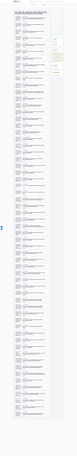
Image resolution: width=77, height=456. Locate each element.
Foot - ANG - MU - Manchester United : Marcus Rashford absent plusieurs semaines (33, 320)
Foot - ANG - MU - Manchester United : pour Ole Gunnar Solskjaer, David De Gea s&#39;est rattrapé (33, 119)
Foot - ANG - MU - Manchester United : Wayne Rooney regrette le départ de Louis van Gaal (34, 213)
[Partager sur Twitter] (2, 229)
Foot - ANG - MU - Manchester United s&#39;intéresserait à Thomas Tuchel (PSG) (33, 25)
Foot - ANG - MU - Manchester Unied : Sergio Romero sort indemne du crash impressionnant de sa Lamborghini (33, 307)
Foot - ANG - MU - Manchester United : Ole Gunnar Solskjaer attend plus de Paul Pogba (33, 179)
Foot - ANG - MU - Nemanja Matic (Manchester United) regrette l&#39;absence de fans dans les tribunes (32, 387)
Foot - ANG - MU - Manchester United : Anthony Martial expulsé (33, 79)
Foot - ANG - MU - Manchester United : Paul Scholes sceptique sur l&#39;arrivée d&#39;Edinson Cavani (34, 65)
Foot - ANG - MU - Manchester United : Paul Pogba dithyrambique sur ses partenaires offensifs (32, 132)
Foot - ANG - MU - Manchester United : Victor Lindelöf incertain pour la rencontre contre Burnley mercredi (32, 300)
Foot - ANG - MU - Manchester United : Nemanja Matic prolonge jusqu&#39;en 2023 (32, 139)
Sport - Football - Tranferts (27, 137)
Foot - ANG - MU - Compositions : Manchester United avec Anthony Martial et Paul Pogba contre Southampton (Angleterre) (33, 367)
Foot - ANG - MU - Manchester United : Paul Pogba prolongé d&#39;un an (33, 52)
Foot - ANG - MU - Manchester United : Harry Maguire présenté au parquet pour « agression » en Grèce (32, 105)
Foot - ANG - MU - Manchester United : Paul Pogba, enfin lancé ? (34, 186)
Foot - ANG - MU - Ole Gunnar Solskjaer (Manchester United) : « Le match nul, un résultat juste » (34, 400)
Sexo (43, 1)
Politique (50, 1)
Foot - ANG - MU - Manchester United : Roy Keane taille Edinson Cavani (32, 38)
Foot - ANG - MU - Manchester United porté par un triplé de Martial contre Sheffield (33, 152)
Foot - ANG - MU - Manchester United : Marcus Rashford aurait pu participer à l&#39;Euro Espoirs (34, 219)
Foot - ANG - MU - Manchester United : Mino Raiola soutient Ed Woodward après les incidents (34, 286)
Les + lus (35, 1)
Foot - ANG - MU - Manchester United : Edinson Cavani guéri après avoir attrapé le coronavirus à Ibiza (33, 72)
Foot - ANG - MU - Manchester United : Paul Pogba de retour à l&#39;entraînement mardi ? (34, 246)
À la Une (31, 1)
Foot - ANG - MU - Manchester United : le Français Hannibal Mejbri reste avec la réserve (33, 112)
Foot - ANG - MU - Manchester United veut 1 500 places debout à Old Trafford (34, 280)
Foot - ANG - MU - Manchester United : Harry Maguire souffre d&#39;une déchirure (34, 340)
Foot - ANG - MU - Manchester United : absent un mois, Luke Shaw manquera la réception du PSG (33, 32)
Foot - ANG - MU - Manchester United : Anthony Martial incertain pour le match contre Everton (33, 253)
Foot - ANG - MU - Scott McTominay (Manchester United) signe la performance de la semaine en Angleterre (34, 394)
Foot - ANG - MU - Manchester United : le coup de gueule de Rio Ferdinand (33, 293)
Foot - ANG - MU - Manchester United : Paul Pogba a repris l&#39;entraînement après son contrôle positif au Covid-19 (33, 92)
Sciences (47, 1)
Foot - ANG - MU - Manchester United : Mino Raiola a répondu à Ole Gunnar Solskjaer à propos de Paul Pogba (34, 273)
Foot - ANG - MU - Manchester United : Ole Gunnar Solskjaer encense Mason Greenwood (33, 146)
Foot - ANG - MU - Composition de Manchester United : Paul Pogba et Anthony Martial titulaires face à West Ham (33, 414)
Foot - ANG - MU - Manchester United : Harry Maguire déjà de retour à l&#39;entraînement (34, 333)
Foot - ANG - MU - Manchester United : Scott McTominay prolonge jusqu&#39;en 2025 (33, 159)
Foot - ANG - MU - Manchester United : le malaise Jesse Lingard (32, 327)
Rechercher (44, 4)
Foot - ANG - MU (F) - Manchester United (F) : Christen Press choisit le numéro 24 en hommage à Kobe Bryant (33, 360)
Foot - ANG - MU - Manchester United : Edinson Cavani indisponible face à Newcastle (32, 58)
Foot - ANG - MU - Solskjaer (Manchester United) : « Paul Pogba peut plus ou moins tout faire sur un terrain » (34, 354)
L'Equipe (24, 20)
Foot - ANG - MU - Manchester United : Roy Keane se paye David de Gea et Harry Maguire (33, 172)
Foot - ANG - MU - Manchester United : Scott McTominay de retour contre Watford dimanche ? (33, 266)
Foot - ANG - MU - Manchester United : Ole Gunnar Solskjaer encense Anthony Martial (33, 126)
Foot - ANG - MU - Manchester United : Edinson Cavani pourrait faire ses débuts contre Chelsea (34, 45)
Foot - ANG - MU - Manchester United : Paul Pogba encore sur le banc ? (34, 193)
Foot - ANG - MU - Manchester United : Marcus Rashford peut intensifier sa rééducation (34, 240)
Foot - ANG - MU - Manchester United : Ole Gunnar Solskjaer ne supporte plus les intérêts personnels (33, 206)
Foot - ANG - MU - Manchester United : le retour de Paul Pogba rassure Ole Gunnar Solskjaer (34, 166)
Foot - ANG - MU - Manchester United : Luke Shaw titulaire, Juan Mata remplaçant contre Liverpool (33, 313)
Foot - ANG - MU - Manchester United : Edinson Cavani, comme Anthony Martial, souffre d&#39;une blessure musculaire (34, 18)
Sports (62, 1)
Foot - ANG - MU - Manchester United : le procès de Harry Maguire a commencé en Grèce (33, 99)
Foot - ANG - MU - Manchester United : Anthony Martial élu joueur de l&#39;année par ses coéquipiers (33, 85)
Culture (41, 1)
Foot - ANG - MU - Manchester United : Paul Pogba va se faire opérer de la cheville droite (34, 347)
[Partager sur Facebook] (2, 227)
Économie (54, 1)
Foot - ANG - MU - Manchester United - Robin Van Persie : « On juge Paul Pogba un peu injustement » (34, 260)
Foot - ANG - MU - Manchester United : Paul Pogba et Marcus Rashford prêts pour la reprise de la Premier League (33, 199)
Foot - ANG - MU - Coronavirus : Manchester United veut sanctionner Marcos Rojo (33, 380)
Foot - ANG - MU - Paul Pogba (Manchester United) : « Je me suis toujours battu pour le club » (33, 407)
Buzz (37, 1)
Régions (58, 1)
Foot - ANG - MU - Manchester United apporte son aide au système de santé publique (33, 233)
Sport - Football (26, 16)
